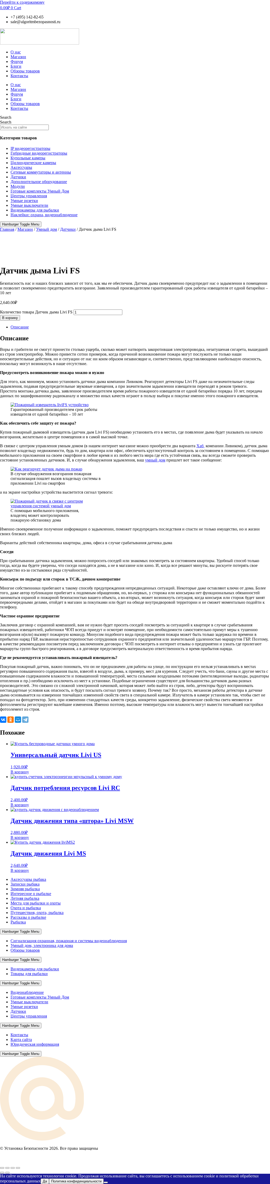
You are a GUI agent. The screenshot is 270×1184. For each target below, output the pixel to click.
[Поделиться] (13, 1168)
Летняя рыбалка (25, 898)
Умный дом (46, 229)
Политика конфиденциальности (76, 1181)
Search (5, 117)
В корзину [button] (20, 772)
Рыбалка (18, 922)
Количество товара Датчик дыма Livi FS (36, 312)
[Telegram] (25, 719)
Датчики (18, 177)
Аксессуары (21, 167)
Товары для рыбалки (29, 973)
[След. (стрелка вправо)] (7, 1172)
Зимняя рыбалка (25, 889)
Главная (7, 229)
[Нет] (106, 1182)
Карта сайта (21, 1039)
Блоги (16, 66)
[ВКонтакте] (3, 719)
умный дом (155, 460)
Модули (18, 186)
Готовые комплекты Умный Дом (40, 191)
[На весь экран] (7, 1168)
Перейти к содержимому (22, 2)
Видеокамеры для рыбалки (35, 210)
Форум (17, 61)
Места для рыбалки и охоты (36, 903)
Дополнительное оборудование (39, 181)
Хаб (200, 446)
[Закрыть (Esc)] (18, 1168)
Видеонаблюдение (27, 992)
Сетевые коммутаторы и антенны (41, 172)
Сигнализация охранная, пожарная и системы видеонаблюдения (69, 941)
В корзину (10, 318)
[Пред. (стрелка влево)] (2, 1172)
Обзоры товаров (25, 71)
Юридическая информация (35, 1044)
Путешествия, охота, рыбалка (37, 912)
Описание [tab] (20, 327)
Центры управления (29, 196)
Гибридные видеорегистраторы (39, 153)
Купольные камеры (28, 158)
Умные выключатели (29, 205)
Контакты (19, 75)
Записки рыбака (25, 884)
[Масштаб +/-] (2, 1168)
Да (45, 1181)
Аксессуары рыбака (28, 879)
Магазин (18, 57)
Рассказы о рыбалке (28, 917)
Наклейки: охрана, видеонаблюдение (44, 215)
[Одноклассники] (10, 719)
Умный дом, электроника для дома (42, 945)
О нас (16, 52)
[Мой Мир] (18, 719)
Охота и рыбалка (26, 908)
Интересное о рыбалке (31, 893)
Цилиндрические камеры (33, 162)
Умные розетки (24, 200)
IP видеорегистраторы (30, 148)
